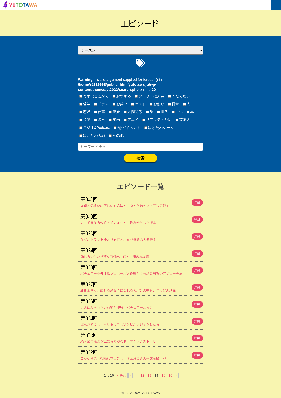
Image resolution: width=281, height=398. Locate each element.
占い (179, 112)
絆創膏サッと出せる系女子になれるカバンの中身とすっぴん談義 (140, 286)
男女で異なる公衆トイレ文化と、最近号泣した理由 (140, 218)
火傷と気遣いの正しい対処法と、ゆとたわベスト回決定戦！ (140, 201)
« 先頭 (121, 375)
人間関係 (134, 112)
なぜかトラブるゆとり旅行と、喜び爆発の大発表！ (140, 235)
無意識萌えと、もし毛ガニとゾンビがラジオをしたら (140, 320)
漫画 (116, 120)
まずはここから (96, 96)
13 (149, 375)
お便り (158, 104)
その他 (118, 135)
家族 (116, 112)
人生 (190, 104)
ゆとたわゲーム (161, 128)
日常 (175, 104)
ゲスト (140, 104)
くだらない (181, 96)
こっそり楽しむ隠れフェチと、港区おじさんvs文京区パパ (140, 354)
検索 (140, 158)
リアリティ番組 (159, 120)
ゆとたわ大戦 (94, 135)
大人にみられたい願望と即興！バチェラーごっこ (140, 303)
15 (163, 375)
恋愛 (86, 112)
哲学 (86, 104)
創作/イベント (128, 128)
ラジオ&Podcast (96, 128)
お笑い (121, 104)
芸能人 (184, 120)
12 (142, 375)
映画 (101, 120)
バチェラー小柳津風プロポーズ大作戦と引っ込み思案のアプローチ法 (140, 269)
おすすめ (123, 96)
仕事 (101, 112)
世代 (164, 112)
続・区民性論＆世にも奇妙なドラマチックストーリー (140, 337)
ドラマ (103, 104)
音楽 (86, 120)
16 (170, 375)
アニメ (132, 120)
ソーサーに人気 (151, 96)
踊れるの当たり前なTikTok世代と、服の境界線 (140, 252)
